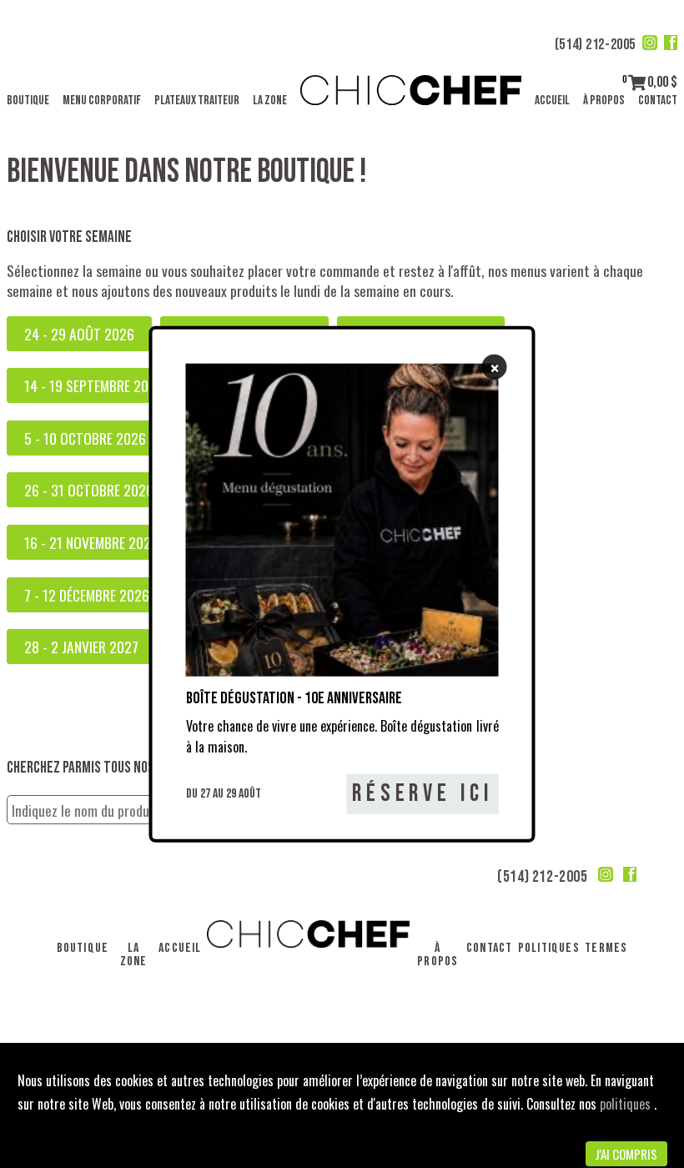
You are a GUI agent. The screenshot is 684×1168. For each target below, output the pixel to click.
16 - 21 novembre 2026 (91, 542)
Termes (606, 948)
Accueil (552, 100)
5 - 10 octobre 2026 (85, 438)
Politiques (549, 948)
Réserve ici (422, 793)
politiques (627, 1104)
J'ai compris (626, 1154)
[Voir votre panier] (637, 82)
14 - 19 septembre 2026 (93, 385)
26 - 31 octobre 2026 (88, 490)
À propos (604, 100)
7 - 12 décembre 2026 (86, 595)
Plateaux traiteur (196, 100)
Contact (657, 100)
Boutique (28, 100)
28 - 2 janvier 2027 (81, 646)
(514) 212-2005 (595, 44)
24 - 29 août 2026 (79, 334)
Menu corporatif (102, 100)
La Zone (270, 100)
